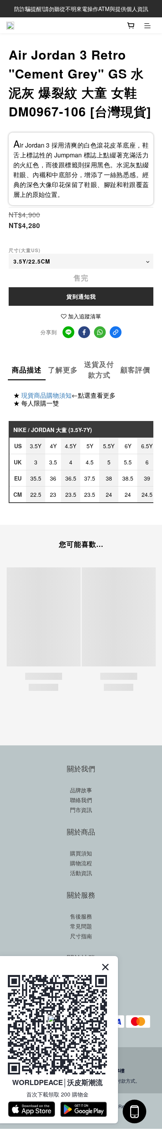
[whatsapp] (100, 332)
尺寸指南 (81, 936)
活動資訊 (81, 873)
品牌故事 (81, 790)
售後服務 (81, 916)
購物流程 (81, 863)
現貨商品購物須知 (46, 395)
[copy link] (116, 332)
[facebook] (84, 332)
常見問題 (81, 926)
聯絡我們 (81, 800)
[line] (68, 332)
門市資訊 (81, 810)
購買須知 (81, 853)
